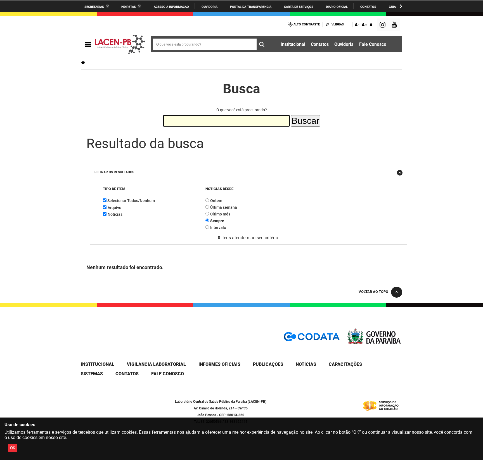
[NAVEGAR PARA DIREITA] (401, 6)
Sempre (217, 221)
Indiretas (128, 7)
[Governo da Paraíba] (374, 343)
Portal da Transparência (250, 7)
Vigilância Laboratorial (156, 364)
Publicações (268, 364)
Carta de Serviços (298, 7)
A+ (364, 24)
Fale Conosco (372, 44)
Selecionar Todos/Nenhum (131, 200)
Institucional (293, 44)
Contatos (368, 7)
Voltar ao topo (373, 292)
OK (12, 448)
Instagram (383, 25)
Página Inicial (83, 62)
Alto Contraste (306, 24)
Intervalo (218, 227)
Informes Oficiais (219, 364)
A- (357, 24)
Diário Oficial (337, 7)
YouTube (394, 25)
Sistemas (92, 373)
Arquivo (114, 207)
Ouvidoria (209, 7)
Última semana (223, 207)
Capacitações (345, 364)
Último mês (220, 214)
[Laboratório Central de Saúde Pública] (120, 44)
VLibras (338, 24)
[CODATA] (312, 338)
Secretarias (94, 7)
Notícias (115, 214)
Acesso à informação (171, 7)
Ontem (216, 200)
